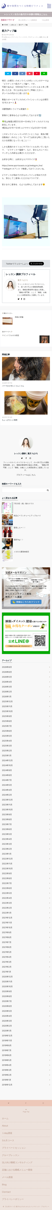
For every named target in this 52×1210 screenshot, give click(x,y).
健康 (40, 37)
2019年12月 (7, 1035)
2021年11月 (7, 922)
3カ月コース (8, 1140)
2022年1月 (6, 912)
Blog (4, 1184)
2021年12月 (7, 917)
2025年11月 (7, 706)
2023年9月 (7, 814)
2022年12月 (7, 858)
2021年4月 (6, 957)
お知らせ (7, 37)
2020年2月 (7, 1026)
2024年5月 (7, 785)
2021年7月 (6, 942)
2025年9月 (7, 716)
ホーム (5, 1118)
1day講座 (45, 20)
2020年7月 (7, 1001)
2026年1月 (6, 696)
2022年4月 (7, 898)
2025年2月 (7, 750)
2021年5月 (6, 952)
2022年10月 (7, 868)
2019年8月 (6, 1045)
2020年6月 (7, 1006)
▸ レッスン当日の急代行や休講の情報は (26, 14)
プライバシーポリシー (13, 1199)
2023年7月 (7, 824)
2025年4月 (7, 741)
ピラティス (14, 37)
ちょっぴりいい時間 (9, 420)
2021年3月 (6, 962)
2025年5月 (7, 736)
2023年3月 (7, 844)
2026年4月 (7, 682)
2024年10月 (7, 765)
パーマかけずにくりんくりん (13, 386)
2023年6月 (7, 829)
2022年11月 (7, 863)
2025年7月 (7, 726)
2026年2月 (7, 691)
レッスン (36, 37)
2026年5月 (7, 677)
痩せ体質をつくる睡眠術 (27, 20)
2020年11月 (7, 981)
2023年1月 (6, 854)
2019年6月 (6, 1055)
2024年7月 (7, 780)
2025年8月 (7, 721)
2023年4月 (7, 839)
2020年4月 (7, 1016)
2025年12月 (7, 701)
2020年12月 (7, 976)
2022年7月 (7, 883)
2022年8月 (7, 878)
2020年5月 (7, 1011)
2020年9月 (7, 991)
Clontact (6, 1192)
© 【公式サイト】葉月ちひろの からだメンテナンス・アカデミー (26, 1206)
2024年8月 (7, 775)
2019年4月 (6, 1065)
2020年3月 (7, 1021)
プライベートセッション (14, 1147)
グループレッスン (10, 1155)
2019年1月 (6, 1080)
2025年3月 (7, 745)
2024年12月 (7, 760)
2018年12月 (7, 1084)
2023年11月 (7, 804)
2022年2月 (7, 908)
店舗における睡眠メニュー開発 (17, 1169)
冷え (44, 37)
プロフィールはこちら (26, 475)
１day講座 (7, 1133)
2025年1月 (6, 755)
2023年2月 (7, 849)
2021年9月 (6, 932)
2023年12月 (7, 799)
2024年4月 (7, 790)
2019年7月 (6, 1050)
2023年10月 (7, 809)
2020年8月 (7, 996)
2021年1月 (6, 971)
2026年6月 (7, 672)
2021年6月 (6, 947)
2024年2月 (7, 795)
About (5, 1125)
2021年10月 (7, 927)
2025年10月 (7, 711)
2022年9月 (7, 873)
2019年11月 (7, 1040)
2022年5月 (7, 893)
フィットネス (22, 37)
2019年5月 (6, 1060)
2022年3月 (7, 903)
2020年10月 (7, 986)
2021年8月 (6, 937)
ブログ (30, 37)
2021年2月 (6, 967)
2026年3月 (7, 686)
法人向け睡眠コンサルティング (17, 1162)
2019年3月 (6, 1070)
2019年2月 (6, 1075)
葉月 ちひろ (23, 280)
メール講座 (7, 1177)
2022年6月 (7, 888)
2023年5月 (7, 834)
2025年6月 (7, 731)
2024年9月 (7, 770)
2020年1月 (6, 1030)
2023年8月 (7, 819)
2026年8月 (7, 667)
